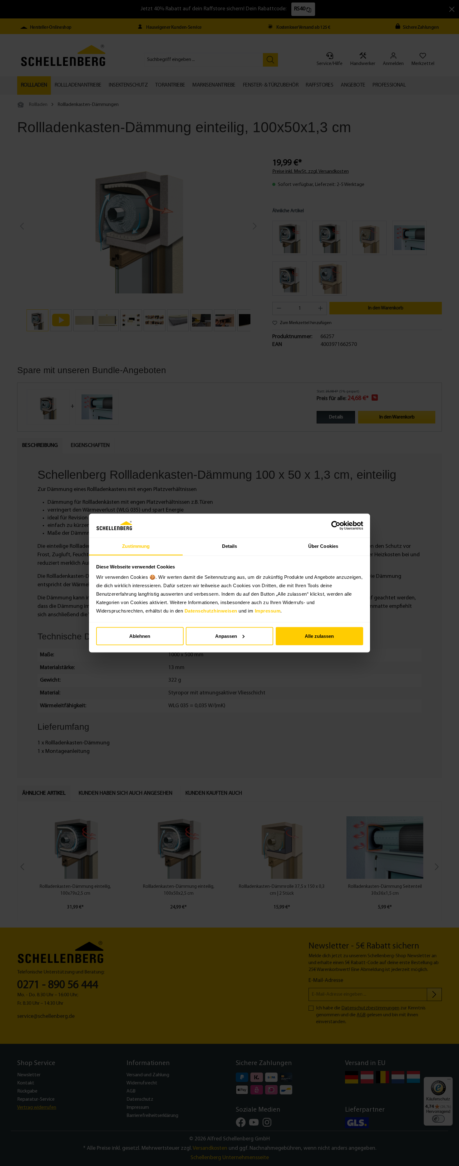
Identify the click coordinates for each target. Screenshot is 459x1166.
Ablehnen (139, 635)
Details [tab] (229, 546)
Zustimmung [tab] (136, 546)
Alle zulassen (319, 635)
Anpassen (226, 635)
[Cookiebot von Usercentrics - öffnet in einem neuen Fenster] (335, 525)
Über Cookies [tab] (323, 546)
